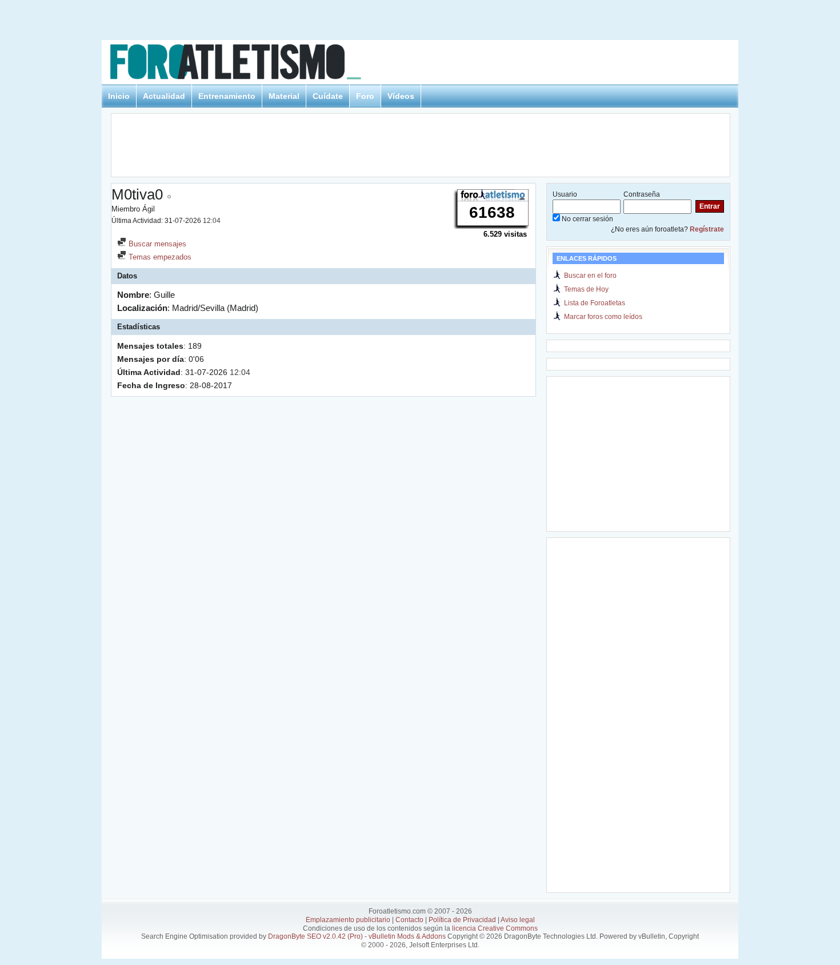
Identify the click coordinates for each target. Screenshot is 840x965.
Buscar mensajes (156, 244)
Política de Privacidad (462, 920)
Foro (365, 96)
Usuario (565, 194)
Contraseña (641, 194)
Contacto (409, 920)
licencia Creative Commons (495, 928)
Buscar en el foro (590, 276)
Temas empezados (158, 257)
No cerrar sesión (586, 219)
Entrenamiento (226, 96)
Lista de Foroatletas (594, 303)
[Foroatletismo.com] (249, 64)
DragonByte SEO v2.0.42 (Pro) (315, 936)
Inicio (119, 96)
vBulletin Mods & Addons (407, 936)
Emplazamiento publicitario (348, 920)
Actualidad (164, 96)
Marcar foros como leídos (603, 317)
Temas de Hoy (586, 289)
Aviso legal (518, 920)
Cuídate (328, 96)
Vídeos (400, 96)
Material (284, 96)
